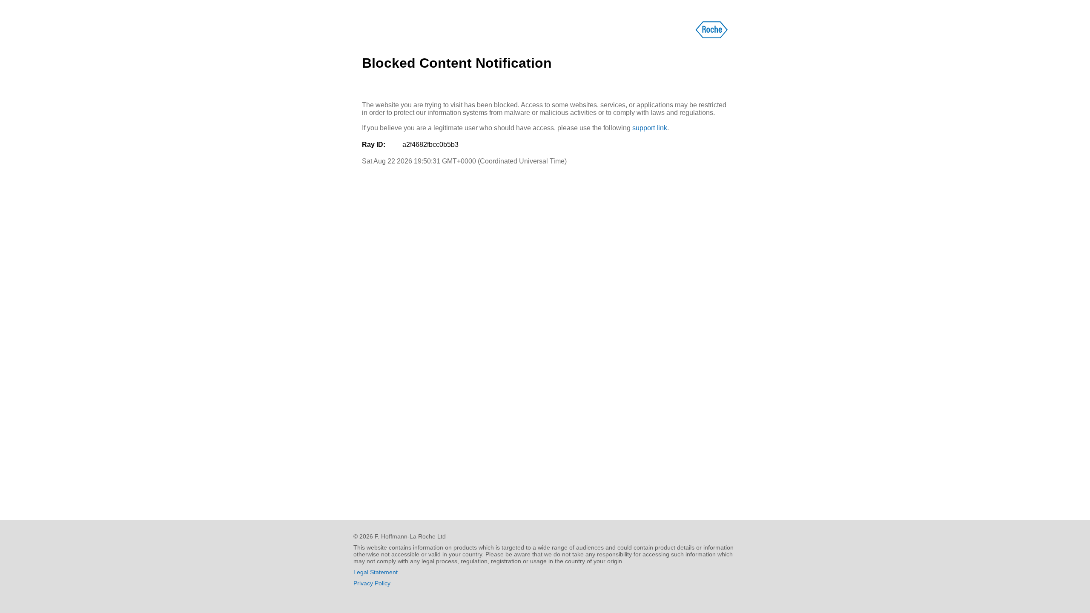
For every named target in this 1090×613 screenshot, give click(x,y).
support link (649, 128)
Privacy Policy (371, 583)
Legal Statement (375, 572)
